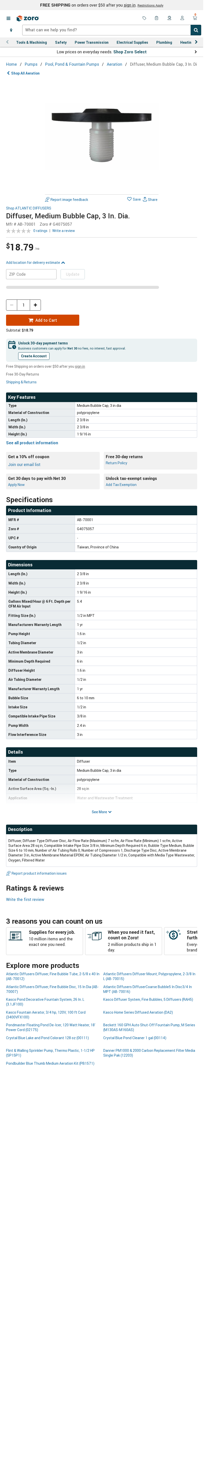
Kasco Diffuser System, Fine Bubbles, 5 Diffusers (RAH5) (148, 999)
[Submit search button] (196, 30)
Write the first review (25, 899)
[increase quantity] (35, 305)
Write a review (63, 230)
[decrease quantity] (11, 305)
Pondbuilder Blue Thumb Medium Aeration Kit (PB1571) (50, 1063)
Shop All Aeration (25, 73)
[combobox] (111, 30)
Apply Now (16, 484)
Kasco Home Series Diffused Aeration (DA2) (138, 1012)
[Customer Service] (169, 18)
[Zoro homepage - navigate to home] (28, 18)
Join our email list (24, 464)
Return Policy (116, 462)
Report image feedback (69, 199)
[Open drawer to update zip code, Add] (11, 30)
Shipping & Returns (21, 382)
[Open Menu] (8, 18)
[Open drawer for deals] (144, 18)
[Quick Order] (157, 18)
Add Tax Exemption (121, 484)
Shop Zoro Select (130, 52)
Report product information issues (39, 873)
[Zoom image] (102, 135)
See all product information (32, 443)
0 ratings (40, 230)
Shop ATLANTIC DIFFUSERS (28, 208)
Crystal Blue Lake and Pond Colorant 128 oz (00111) (47, 1037)
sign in (130, 5)
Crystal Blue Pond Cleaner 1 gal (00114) (134, 1037)
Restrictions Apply (150, 5)
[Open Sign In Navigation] (182, 18)
